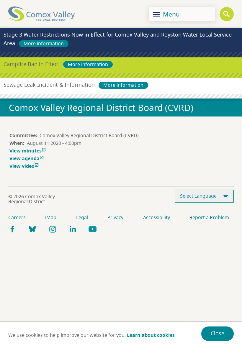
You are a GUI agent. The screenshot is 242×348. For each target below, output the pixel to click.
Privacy (115, 217)
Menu (170, 14)
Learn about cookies (151, 335)
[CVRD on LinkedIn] (72, 229)
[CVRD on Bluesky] (32, 229)
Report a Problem (209, 217)
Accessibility (156, 217)
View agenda (26, 158)
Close (217, 333)
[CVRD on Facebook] (12, 229)
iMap (50, 217)
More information (44, 43)
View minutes (27, 150)
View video (24, 166)
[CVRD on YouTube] (93, 229)
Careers (17, 217)
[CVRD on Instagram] (52, 229)
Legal (82, 217)
